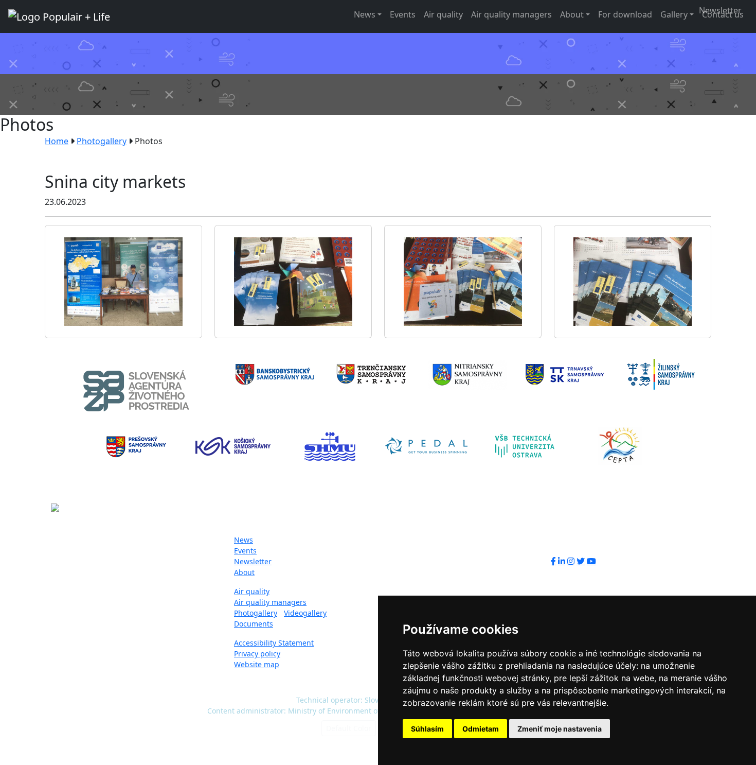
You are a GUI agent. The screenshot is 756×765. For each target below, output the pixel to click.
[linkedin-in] (561, 561)
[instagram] (570, 561)
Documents (253, 624)
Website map (256, 664)
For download (625, 14)
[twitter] (581, 561)
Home (56, 141)
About (572, 14)
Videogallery (305, 613)
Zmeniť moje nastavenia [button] (559, 728)
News (364, 14)
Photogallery (102, 141)
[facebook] (553, 561)
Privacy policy (257, 653)
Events (403, 14)
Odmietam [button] (480, 728)
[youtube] (591, 561)
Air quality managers (511, 14)
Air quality (443, 14)
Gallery (674, 14)
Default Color (348, 728)
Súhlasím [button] (427, 728)
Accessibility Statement (274, 643)
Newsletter (253, 561)
